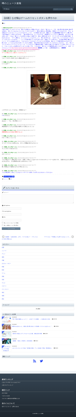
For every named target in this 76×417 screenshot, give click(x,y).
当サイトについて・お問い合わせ (10, 406)
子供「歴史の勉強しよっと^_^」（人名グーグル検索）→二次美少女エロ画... (31, 319)
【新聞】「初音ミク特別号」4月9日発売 (22, 341)
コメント (6, 179)
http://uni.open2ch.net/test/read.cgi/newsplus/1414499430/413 (20, 49)
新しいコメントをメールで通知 (11, 223)
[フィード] (34, 360)
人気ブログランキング (7, 385)
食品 (3, 292)
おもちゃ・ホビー (6, 263)
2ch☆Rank (4, 393)
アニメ (3, 253)
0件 (4, 23)
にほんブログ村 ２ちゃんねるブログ (11, 382)
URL (5, 217)
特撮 (3, 266)
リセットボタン (7, 176)
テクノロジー (5, 289)
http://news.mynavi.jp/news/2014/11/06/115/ (24, 48)
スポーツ (4, 286)
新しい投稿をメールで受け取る (11, 225)
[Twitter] (41, 360)
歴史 (3, 299)
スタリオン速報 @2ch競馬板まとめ (11, 398)
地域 (3, 295)
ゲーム (3, 273)
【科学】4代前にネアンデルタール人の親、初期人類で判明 (27, 333)
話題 (3, 247)
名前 (4, 205)
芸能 (3, 276)
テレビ (3, 282)
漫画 (3, 257)
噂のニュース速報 (11, 3)
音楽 (3, 279)
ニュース (4, 250)
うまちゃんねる (6, 395)
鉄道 (3, 270)
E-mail (5, 211)
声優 (3, 260)
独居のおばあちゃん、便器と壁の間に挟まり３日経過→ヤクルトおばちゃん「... (32, 326)
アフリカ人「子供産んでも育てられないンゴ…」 (57, 237)
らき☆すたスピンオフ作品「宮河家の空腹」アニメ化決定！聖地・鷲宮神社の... (32, 348)
